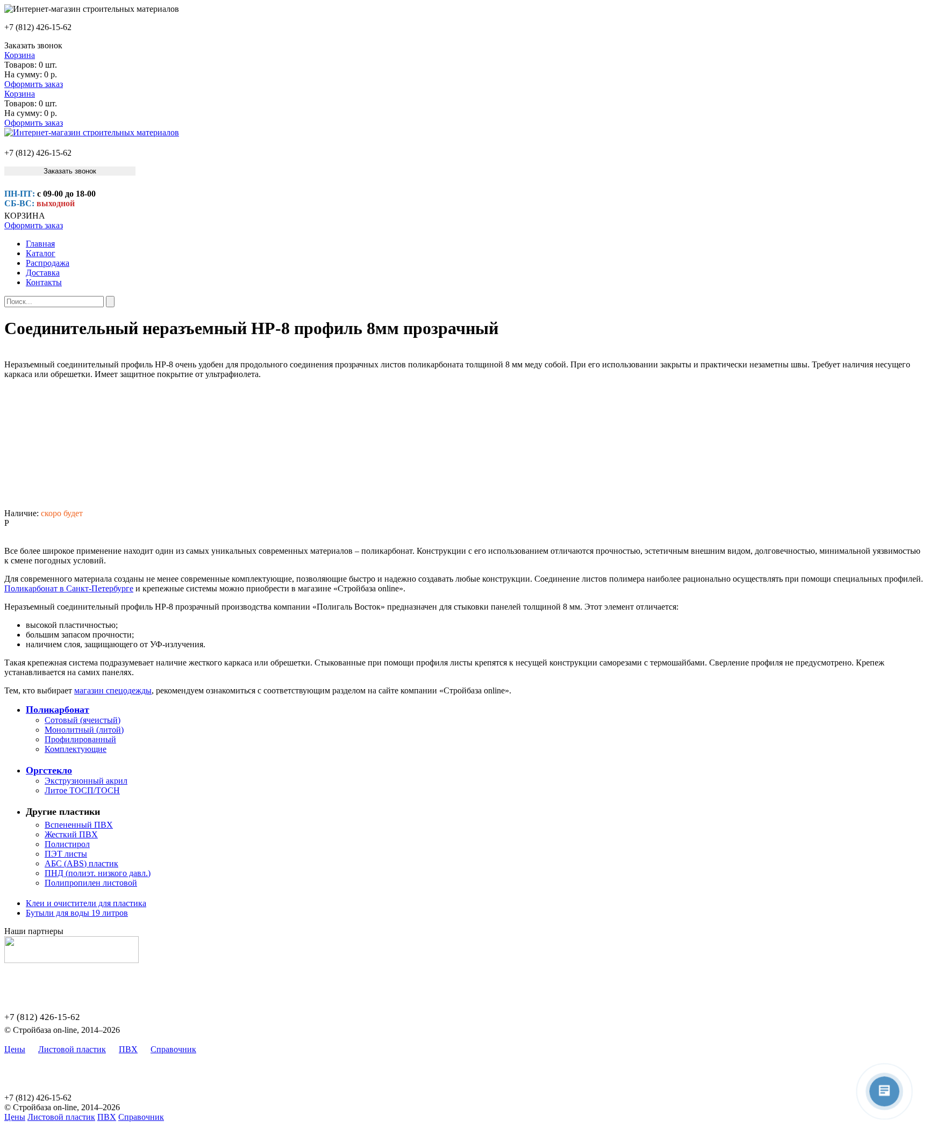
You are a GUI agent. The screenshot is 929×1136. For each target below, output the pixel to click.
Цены (14, 1049)
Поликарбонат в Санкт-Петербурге (68, 588)
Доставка (43, 272)
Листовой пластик (72, 1049)
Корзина (19, 55)
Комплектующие (75, 749)
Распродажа (47, 262)
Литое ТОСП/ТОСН (82, 790)
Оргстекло (49, 770)
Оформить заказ (33, 84)
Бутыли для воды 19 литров (77, 912)
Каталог (40, 253)
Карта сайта (231, 1049)
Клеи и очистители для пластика (86, 903)
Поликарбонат (57, 709)
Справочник (173, 1049)
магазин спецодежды (113, 690)
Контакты (44, 282)
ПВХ (128, 1049)
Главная (40, 243)
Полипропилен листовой (91, 882)
